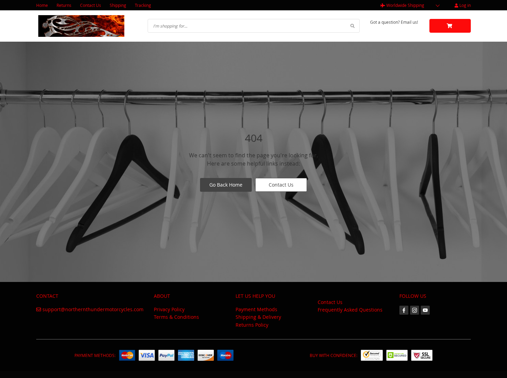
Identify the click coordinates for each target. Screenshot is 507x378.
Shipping (118, 5)
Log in (464, 5)
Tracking (143, 5)
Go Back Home (225, 184)
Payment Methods (256, 309)
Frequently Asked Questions (350, 309)
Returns (64, 5)
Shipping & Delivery (258, 317)
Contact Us (90, 5)
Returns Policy (252, 325)
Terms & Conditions (176, 317)
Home (42, 5)
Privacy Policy (169, 309)
